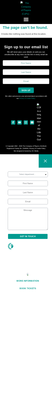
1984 (28, 268)
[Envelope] (32, 122)
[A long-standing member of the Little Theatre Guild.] (39, 122)
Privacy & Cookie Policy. (27, 98)
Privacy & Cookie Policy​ (37, 148)
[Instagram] (26, 122)
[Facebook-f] (13, 122)
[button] (26, 19)
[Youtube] (19, 122)
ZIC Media (34, 151)
